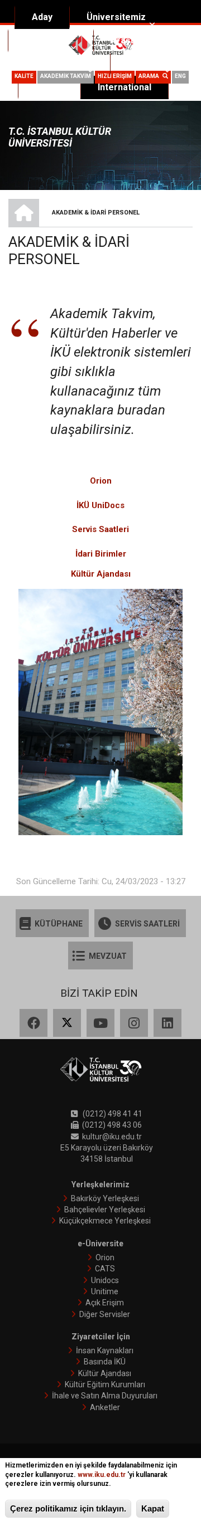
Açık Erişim (104, 1302)
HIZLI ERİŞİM (115, 76)
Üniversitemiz (116, 17)
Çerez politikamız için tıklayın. (68, 1508)
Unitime (104, 1291)
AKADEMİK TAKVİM (65, 76)
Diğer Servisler (104, 1314)
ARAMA (150, 76)
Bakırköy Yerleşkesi (105, 1198)
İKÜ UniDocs (100, 505)
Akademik (46, 40)
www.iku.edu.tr (102, 1475)
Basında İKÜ (105, 1361)
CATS (105, 1268)
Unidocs (105, 1280)
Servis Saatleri (100, 529)
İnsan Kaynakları (104, 1350)
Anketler (105, 1407)
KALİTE (24, 76)
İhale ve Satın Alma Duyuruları (104, 1395)
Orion (101, 481)
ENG (180, 76)
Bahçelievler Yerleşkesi (104, 1209)
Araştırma (131, 40)
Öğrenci (144, 63)
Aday (42, 17)
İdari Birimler (100, 554)
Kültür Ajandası (104, 1373)
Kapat (152, 1508)
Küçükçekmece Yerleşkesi (105, 1220)
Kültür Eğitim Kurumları (105, 1384)
